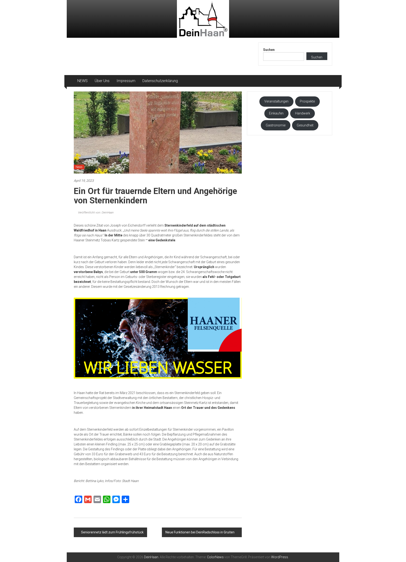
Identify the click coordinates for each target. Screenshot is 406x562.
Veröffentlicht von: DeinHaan (95, 212)
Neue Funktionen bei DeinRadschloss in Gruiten (199, 532)
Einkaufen (276, 113)
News (79, 167)
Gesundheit (305, 125)
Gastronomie (275, 125)
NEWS (82, 81)
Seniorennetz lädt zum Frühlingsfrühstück (112, 532)
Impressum (126, 81)
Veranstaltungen (276, 101)
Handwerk (302, 113)
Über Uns (102, 81)
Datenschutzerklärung (160, 81)
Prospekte (307, 101)
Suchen (269, 50)
